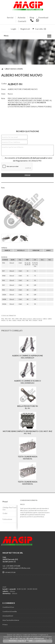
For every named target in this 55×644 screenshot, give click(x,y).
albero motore (27, 319)
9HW (17, 319)
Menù (6, 36)
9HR (26, 320)
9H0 (20, 319)
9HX (6, 319)
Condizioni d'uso (8, 607)
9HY (13, 319)
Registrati (25, 29)
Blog (32, 17)
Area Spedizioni (8, 616)
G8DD (14, 320)
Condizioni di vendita (10, 611)
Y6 (7, 320)
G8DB (50, 319)
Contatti (22, 21)
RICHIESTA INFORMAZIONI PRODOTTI (27, 103)
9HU (10, 320)
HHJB (40, 320)
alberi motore (37, 319)
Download (43, 17)
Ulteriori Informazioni (35, 639)
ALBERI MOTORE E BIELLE (14, 69)
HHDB (19, 320)
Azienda (21, 17)
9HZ (2, 319)
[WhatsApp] (37, 21)
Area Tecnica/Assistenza (11, 620)
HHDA (3, 320)
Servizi (10, 17)
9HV (30, 320)
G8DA (45, 319)
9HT (9, 319)
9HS (23, 320)
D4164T (35, 320)
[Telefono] (32, 21)
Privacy (5, 624)
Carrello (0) (40, 29)
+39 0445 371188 (9, 572)
